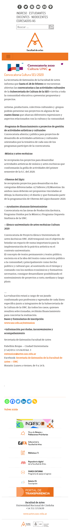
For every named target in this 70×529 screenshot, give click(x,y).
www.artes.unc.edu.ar (35, 513)
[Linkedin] (23, 401)
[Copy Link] (34, 401)
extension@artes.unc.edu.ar (20, 353)
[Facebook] (12, 401)
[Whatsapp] (7, 401)
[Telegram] (29, 401)
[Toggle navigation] (8, 56)
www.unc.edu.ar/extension (19, 322)
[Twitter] (18, 401)
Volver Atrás (11, 409)
